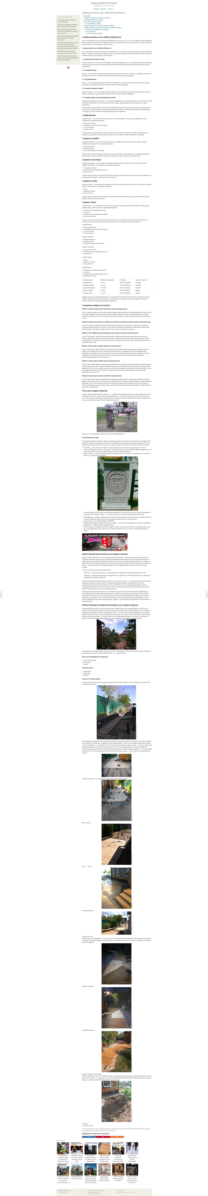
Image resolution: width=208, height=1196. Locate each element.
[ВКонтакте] (89, 1137)
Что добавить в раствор (93, 24)
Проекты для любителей (100, 1128)
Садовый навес (108, 1128)
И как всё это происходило (94, 33)
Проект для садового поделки (109, 1130)
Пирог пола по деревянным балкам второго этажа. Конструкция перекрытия (68, 37)
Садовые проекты (90, 1128)
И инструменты (91, 31)
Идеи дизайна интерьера (104, 3)
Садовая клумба (132, 1128)
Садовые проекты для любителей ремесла (98, 18)
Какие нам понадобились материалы (97, 29)
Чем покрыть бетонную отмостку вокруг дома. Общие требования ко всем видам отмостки (68, 57)
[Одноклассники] (117, 1137)
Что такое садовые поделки (93, 22)
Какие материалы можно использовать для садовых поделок (103, 27)
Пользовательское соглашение (98, 1190)
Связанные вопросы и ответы (94, 20)
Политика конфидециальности (93, 1192)
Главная (96, 8)
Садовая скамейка (116, 1128)
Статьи (110, 8)
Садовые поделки (99, 1130)
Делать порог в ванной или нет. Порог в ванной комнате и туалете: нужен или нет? (67, 31)
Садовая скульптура (124, 1128)
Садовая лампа (139, 1128)
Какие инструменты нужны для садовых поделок (99, 25)
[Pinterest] (103, 1137)
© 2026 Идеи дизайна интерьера (64, 1190)
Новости (103, 8)
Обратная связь (120, 1190)
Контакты (89, 1190)
